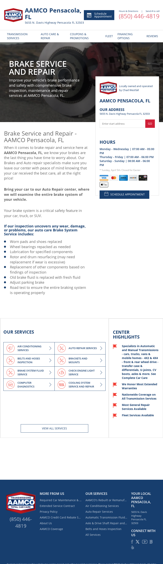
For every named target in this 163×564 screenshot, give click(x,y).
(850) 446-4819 (139, 16)
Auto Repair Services (99, 512)
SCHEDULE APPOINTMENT (127, 194)
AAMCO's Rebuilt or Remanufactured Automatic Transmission (106, 500)
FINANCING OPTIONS (125, 36)
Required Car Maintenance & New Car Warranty (61, 500)
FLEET (108, 36)
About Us (46, 523)
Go (150, 123)
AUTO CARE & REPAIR (50, 36)
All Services (93, 535)
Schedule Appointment (103, 15)
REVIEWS (151, 36)
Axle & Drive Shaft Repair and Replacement (106, 523)
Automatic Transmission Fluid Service (106, 517)
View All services (54, 428)
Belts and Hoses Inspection (103, 529)
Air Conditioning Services (102, 506)
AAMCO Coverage (51, 529)
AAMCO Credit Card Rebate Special (61, 517)
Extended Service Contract (57, 506)
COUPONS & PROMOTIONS (79, 36)
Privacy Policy (48, 512)
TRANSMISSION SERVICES (17, 36)
